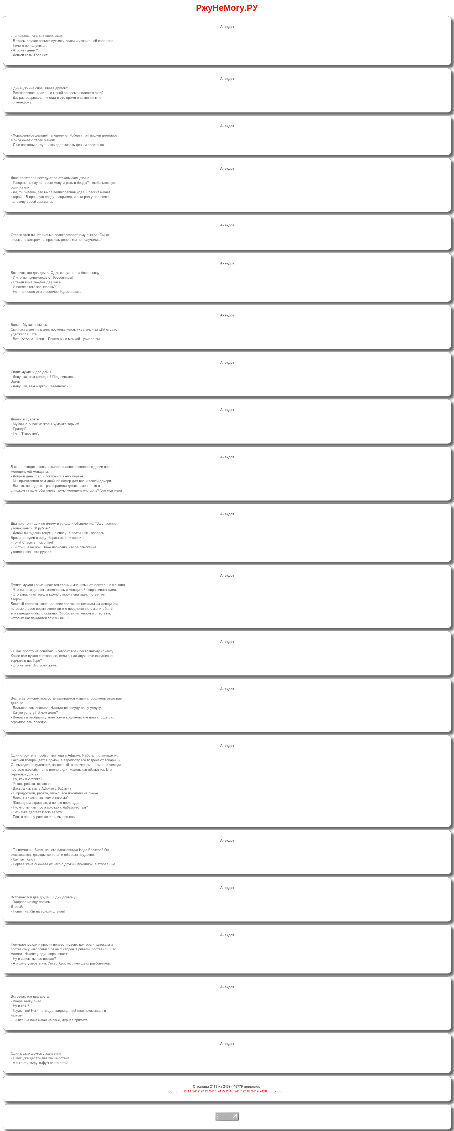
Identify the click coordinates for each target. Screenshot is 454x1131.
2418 (246, 1090)
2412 (196, 1090)
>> (281, 1090)
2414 (212, 1090)
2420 (263, 1090)
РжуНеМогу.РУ (227, 7)
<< (170, 1090)
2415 (221, 1090)
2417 (238, 1090)
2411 (187, 1090)
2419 (255, 1090)
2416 (229, 1090)
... (181, 1090)
